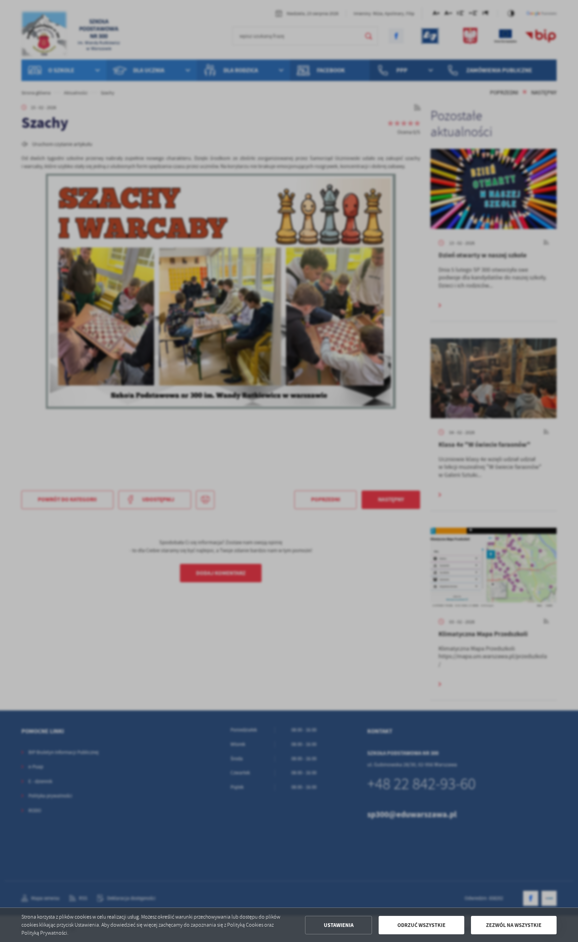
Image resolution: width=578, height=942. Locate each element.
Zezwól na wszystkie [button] (514, 925)
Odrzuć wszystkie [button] (421, 925)
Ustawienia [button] (339, 925)
